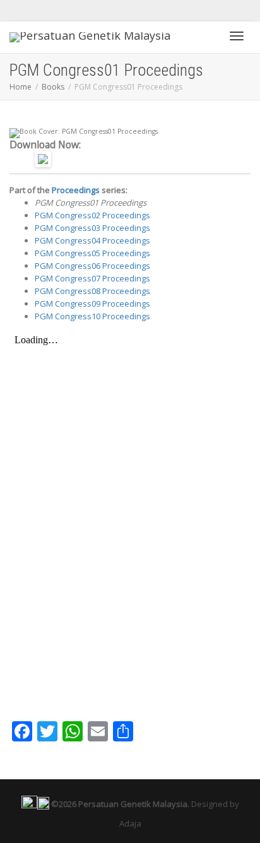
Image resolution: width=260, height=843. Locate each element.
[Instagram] (42, 10)
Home (20, 86)
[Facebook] (20, 10)
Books (53, 86)
